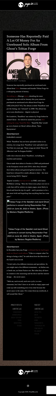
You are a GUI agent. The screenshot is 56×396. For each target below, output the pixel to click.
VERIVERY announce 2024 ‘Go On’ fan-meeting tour (16, 319)
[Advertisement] (28, 20)
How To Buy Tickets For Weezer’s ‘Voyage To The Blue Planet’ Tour (39, 323)
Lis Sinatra (22, 81)
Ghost (17, 88)
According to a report (18, 96)
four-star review (25, 181)
